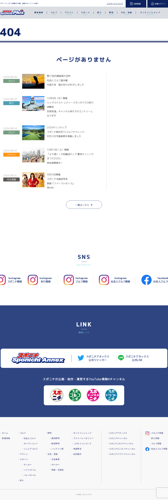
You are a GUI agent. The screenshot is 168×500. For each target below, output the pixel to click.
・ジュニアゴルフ (30, 449)
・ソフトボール (29, 470)
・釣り (21, 480)
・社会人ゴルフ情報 (158, 449)
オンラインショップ (150, 13)
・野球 (49, 433)
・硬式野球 (54, 438)
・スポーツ (23, 459)
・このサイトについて (81, 443)
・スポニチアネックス (117, 433)
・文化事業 (54, 459)
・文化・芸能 (52, 454)
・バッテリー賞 (56, 449)
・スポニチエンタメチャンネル (121, 449)
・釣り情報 (154, 438)
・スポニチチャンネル (117, 438)
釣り (99, 13)
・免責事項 (76, 449)
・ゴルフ (22, 433)
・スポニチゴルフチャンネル (120, 443)
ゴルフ (54, 13)
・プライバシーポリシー (82, 438)
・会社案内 (76, 454)
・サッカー (27, 464)
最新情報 (38, 13)
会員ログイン (160, 3)
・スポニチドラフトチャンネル (121, 454)
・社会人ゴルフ (29, 438)
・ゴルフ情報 (155, 443)
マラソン (69, 13)
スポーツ (85, 13)
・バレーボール (29, 475)
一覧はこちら (82, 204)
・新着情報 (5, 438)
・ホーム (4, 433)
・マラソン (23, 454)
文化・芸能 (126, 13)
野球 (111, 13)
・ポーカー (54, 464)
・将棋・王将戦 (56, 470)
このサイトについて (115, 3)
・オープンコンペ (30, 443)
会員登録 (137, 3)
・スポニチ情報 (156, 433)
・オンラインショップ (81, 433)
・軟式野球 (54, 443)
